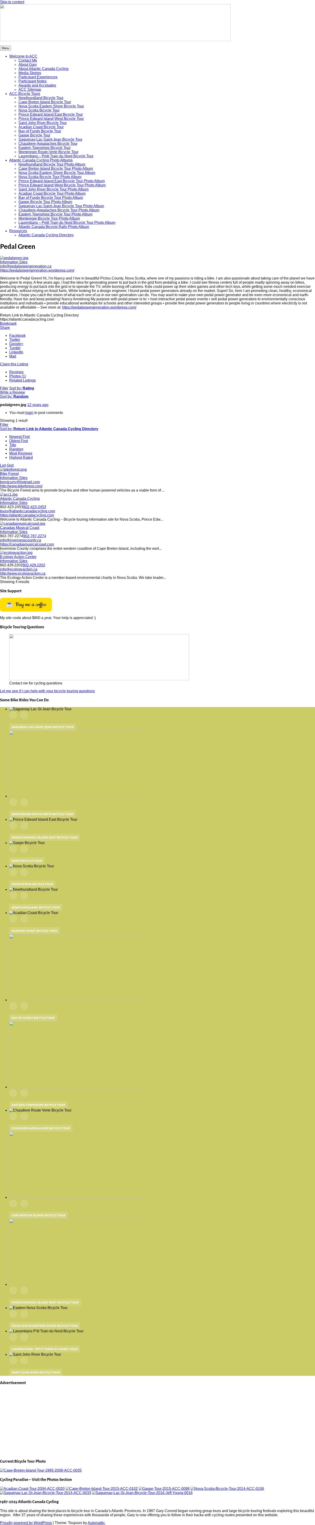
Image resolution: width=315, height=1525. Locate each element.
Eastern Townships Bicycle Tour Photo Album (55, 214)
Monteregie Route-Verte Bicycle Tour (48, 152)
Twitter (14, 340)
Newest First (19, 437)
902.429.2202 (34, 565)
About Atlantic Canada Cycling (43, 69)
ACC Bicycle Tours (24, 94)
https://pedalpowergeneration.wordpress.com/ (37, 270)
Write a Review (12, 392)
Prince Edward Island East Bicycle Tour (50, 114)
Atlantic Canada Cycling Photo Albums (41, 160)
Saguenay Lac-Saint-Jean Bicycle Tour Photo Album (61, 206)
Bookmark (8, 323)
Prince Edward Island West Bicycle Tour (51, 119)
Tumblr (15, 348)
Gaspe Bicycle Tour (34, 135)
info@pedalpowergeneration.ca (25, 266)
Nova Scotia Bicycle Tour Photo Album (49, 177)
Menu (5, 48)
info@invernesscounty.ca (20, 540)
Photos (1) (17, 376)
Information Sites (13, 262)
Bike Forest (9, 474)
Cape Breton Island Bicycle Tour (44, 102)
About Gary (27, 65)
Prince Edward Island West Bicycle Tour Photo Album (62, 185)
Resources (18, 231)
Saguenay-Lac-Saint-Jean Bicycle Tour (50, 139)
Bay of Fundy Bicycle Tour (39, 131)
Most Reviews (20, 453)
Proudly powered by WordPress (26, 1523)
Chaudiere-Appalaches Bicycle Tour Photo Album (58, 210)
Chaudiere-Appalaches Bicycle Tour (47, 144)
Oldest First (18, 441)
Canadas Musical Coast (19, 528)
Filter (4, 388)
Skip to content (12, 2)
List (3, 465)
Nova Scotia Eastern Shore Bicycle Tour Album (56, 173)
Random (16, 449)
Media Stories (29, 73)
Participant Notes (32, 81)
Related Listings (22, 380)
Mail (12, 356)
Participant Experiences (37, 77)
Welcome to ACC (23, 56)
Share (5, 328)
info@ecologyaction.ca (18, 569)
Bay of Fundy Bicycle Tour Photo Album (50, 198)
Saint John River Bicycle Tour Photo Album (53, 189)
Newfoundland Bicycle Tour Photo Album (51, 164)
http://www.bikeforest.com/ (21, 486)
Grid (10, 465)
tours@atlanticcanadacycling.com (27, 511)
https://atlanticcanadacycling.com (27, 515)
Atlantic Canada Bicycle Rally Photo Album (53, 227)
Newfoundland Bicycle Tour (40, 98)
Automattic (96, 1523)
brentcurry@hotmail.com (20, 482)
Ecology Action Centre (18, 557)
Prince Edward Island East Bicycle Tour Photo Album (61, 181)
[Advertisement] (138, 1422)
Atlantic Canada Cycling (20, 499)
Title (12, 445)
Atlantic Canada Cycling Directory (46, 235)
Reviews (16, 372)
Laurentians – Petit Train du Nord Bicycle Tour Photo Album (66, 223)
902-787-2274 (34, 536)
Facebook (17, 335)
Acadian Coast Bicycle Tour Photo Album (52, 193)
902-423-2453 (34, 507)
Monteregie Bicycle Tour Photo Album (49, 218)
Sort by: (21, 388)
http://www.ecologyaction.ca (22, 573)
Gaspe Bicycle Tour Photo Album (45, 202)
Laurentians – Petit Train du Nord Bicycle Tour (55, 156)
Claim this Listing (14, 364)
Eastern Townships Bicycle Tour (44, 148)
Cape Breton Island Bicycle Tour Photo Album (55, 168)
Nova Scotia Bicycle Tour (38, 110)
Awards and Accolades (37, 85)
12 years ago (37, 405)
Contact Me (27, 60)
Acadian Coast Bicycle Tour (41, 127)
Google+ (16, 344)
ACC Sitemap (29, 89)
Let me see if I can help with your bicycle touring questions (47, 691)
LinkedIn (16, 352)
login (29, 413)
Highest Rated (21, 457)
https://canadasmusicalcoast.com (27, 544)
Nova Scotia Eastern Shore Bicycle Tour (51, 106)
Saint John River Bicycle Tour (42, 123)
